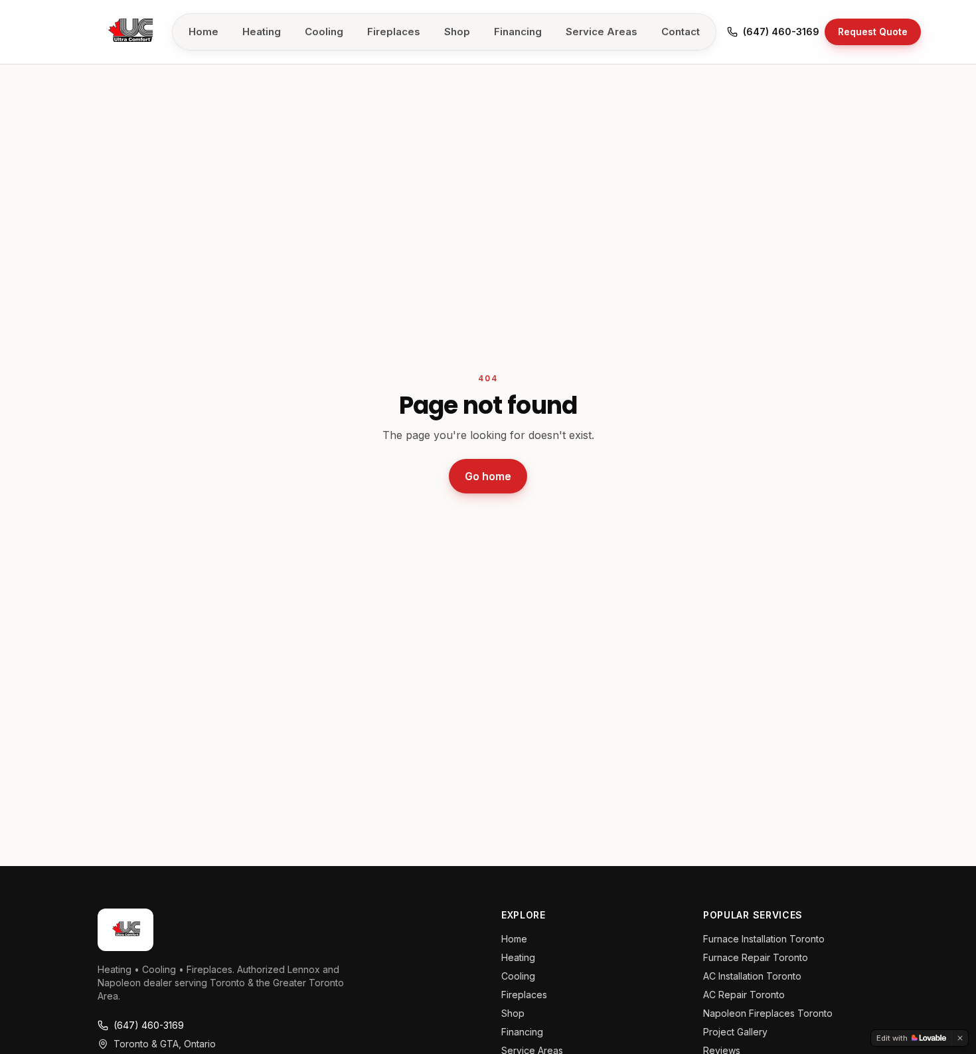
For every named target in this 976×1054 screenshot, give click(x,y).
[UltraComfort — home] (129, 32)
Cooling (324, 31)
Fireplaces (393, 31)
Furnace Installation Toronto (764, 938)
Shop (457, 31)
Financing (518, 31)
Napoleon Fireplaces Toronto (768, 1013)
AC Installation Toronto (752, 976)
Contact (680, 31)
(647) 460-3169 (781, 31)
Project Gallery (735, 1031)
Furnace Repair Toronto (755, 957)
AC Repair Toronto (744, 994)
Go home (488, 476)
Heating (261, 31)
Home (203, 31)
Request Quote (873, 31)
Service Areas (601, 31)
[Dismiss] (960, 1038)
